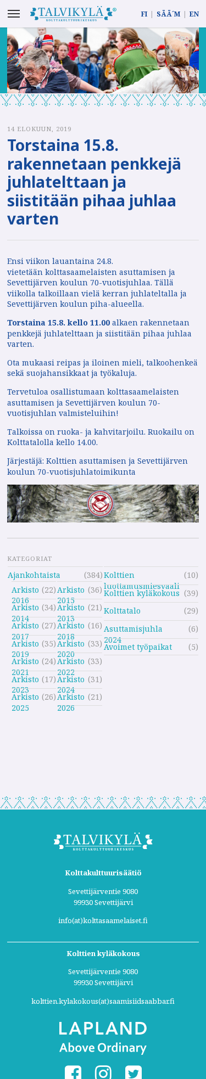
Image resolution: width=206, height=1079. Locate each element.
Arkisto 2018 (71, 627)
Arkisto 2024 (71, 681)
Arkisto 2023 (25, 681)
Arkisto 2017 (25, 627)
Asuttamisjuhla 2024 (133, 630)
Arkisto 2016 (25, 591)
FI (144, 14)
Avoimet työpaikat (138, 647)
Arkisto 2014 (25, 609)
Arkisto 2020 (71, 645)
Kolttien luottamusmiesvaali (142, 576)
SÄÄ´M (168, 14)
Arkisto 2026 (71, 698)
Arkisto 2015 (71, 591)
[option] (103, 60)
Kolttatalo (122, 610)
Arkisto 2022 (71, 663)
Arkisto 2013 (71, 609)
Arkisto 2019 (25, 645)
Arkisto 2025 (25, 698)
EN (194, 14)
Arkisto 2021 (25, 663)
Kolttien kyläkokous (142, 593)
